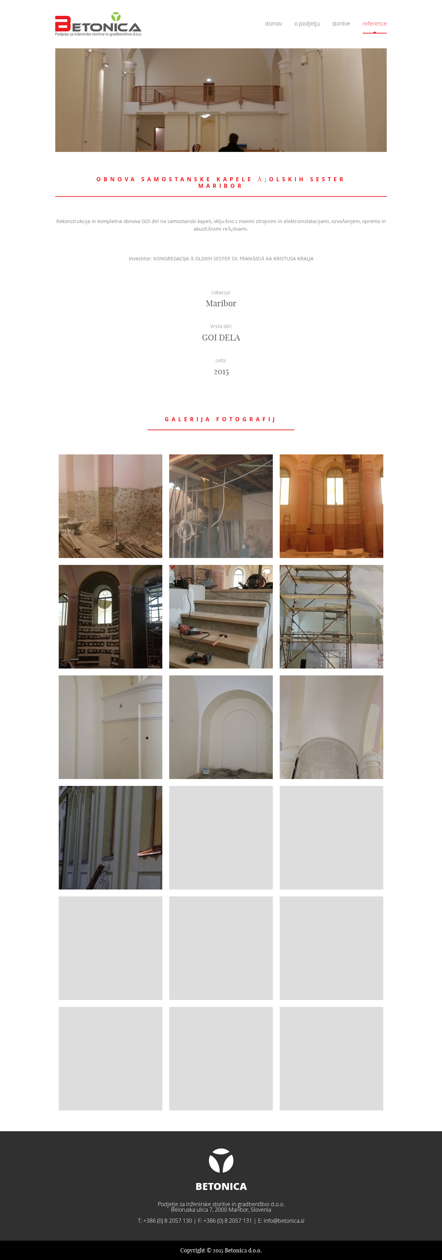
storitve (341, 23)
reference (375, 23)
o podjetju (307, 23)
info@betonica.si (284, 1220)
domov (273, 23)
